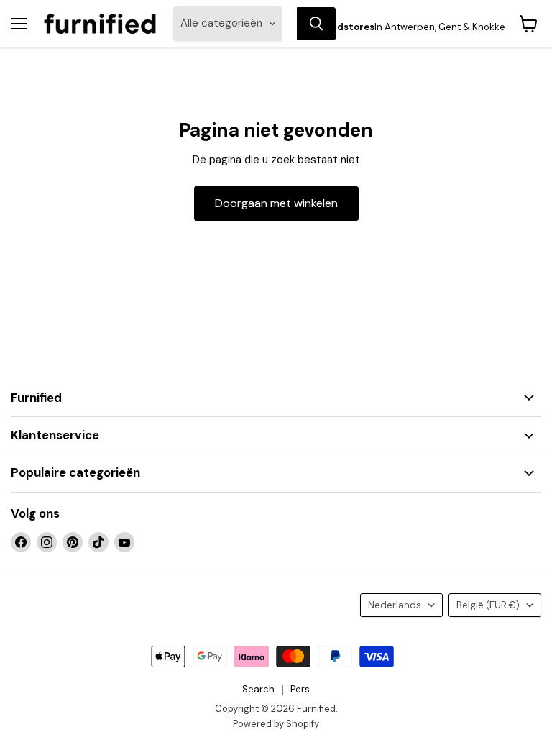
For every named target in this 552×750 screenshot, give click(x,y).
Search (258, 689)
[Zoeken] (316, 23)
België (488, 605)
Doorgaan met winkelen (276, 203)
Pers (300, 689)
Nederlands (394, 605)
